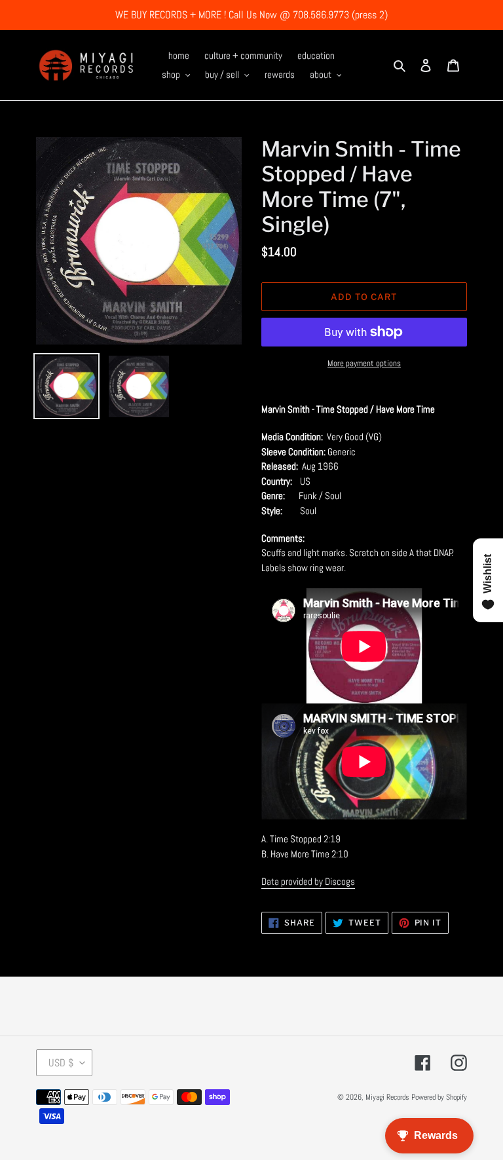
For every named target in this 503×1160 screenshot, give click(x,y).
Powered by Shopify (439, 1097)
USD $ (60, 1063)
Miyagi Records (387, 1097)
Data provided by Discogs (308, 881)
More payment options (364, 363)
